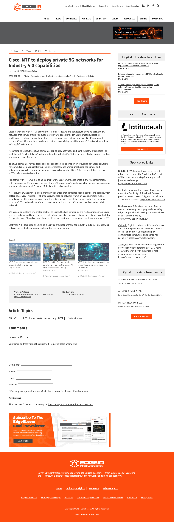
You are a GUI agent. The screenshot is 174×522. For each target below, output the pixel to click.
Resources (129, 19)
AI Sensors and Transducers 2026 (137, 281)
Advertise (69, 497)
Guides (115, 19)
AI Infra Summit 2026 (140, 293)
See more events (142, 316)
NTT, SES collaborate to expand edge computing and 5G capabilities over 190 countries (93, 265)
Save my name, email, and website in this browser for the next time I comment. (50, 391)
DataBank (123, 171)
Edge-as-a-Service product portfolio (55, 224)
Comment (52, 51)
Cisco (11, 131)
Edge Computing (132, 6)
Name (12, 371)
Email (12, 378)
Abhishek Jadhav (31, 71)
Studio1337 (94, 514)
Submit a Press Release (113, 497)
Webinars (94, 488)
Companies (71, 19)
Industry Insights (75, 488)
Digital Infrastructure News (34, 76)
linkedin (148, 5)
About (47, 19)
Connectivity (103, 6)
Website (13, 384)
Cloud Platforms (88, 6)
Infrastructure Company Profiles (60, 76)
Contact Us (132, 497)
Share (16, 51)
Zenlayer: (123, 244)
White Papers (110, 488)
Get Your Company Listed (88, 497)
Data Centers (117, 6)
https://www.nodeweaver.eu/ (133, 218)
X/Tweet (28, 51)
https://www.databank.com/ (132, 183)
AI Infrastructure (72, 6)
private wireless (74, 318)
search (158, 5)
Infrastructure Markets (85, 76)
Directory (101, 19)
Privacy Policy (147, 497)
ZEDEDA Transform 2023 (73, 294)
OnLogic (122, 225)
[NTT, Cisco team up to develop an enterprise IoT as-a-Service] (25, 252)
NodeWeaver (125, 206)
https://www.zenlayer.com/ (132, 257)
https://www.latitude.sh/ (152, 199)
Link (39, 51)
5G (10, 318)
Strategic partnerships (51, 497)
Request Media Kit (29, 497)
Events (143, 19)
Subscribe (157, 19)
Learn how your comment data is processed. (70, 404)
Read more (142, 101)
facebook (153, 5)
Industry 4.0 (35, 318)
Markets (86, 19)
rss (143, 5)
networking (50, 318)
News (58, 19)
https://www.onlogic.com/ (142, 237)
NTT (33, 131)
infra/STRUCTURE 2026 (133, 304)
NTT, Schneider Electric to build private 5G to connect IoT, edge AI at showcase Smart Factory (58, 265)
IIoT (24, 318)
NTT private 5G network (21, 192)
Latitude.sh (124, 190)
